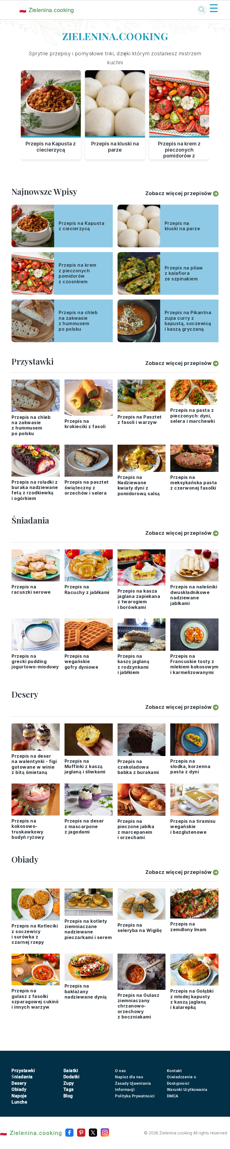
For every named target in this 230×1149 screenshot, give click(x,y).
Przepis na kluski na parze (115, 147)
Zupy (68, 1083)
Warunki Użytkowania (187, 1089)
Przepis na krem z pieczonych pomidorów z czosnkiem (179, 149)
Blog (68, 1095)
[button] (204, 121)
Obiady (19, 1089)
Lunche (19, 1102)
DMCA (172, 1096)
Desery (19, 1083)
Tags (68, 1089)
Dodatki (71, 1076)
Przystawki (23, 1070)
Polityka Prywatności (135, 1096)
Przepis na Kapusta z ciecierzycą (51, 147)
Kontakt (174, 1070)
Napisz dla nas (129, 1077)
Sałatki (70, 1070)
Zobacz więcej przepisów (178, 193)
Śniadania (22, 1076)
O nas (120, 1070)
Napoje (19, 1095)
